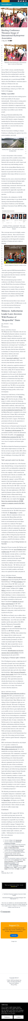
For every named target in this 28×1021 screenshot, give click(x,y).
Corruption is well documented (13, 430)
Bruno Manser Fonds (14, 847)
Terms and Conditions (14, 983)
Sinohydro (16, 859)
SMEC (15, 867)
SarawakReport (6, 4)
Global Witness (14, 846)
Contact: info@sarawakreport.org (14, 980)
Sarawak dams (19, 840)
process (11, 91)
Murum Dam (13, 512)
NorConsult (15, 865)
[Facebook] (18, 1)
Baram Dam (7, 800)
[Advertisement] (14, 958)
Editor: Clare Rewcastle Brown (14, 981)
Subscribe (13, 886)
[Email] (26, 1)
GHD (18, 868)
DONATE (5, 1)
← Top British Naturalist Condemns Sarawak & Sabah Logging (14, 894)
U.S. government (8, 586)
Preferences (7, 1017)
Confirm (19, 1017)
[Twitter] (21, 1)
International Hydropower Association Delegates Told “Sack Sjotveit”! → (14, 898)
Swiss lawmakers (18, 581)
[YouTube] (23, 1)
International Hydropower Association (12, 842)
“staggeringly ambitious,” (12, 358)
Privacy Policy (14, 984)
